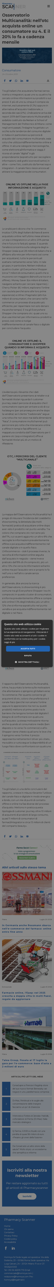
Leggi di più (9, 642)
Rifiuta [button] (28, 655)
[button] (27, 662)
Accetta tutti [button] (28, 648)
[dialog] (27, 643)
